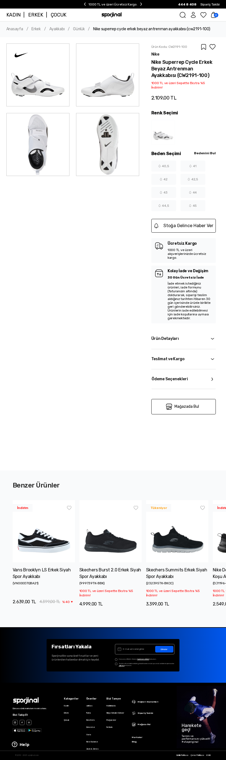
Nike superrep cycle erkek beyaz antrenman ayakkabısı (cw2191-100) (151, 29)
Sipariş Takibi (210, 4)
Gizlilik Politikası (182, 755)
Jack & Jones (92, 749)
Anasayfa (14, 29)
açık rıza (122, 665)
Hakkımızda (111, 705)
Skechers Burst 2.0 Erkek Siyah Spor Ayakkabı (110, 573)
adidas (89, 705)
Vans (88, 734)
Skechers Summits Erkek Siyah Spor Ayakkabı (176, 573)
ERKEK (35, 15)
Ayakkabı (57, 29)
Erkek (36, 29)
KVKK (208, 755)
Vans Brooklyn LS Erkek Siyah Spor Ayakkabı (42, 573)
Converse (90, 727)
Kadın (66, 705)
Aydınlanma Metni (143, 659)
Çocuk (66, 720)
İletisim (109, 727)
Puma (88, 713)
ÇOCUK (58, 15)
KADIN (13, 15)
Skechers (90, 720)
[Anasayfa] (112, 14)
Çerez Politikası (197, 755)
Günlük (79, 29)
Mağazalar (111, 720)
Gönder (164, 649)
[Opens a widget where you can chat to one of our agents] (21, 745)
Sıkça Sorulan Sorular (115, 713)
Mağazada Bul (186, 406)
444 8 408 (187, 4)
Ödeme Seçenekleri (170, 379)
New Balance (92, 741)
